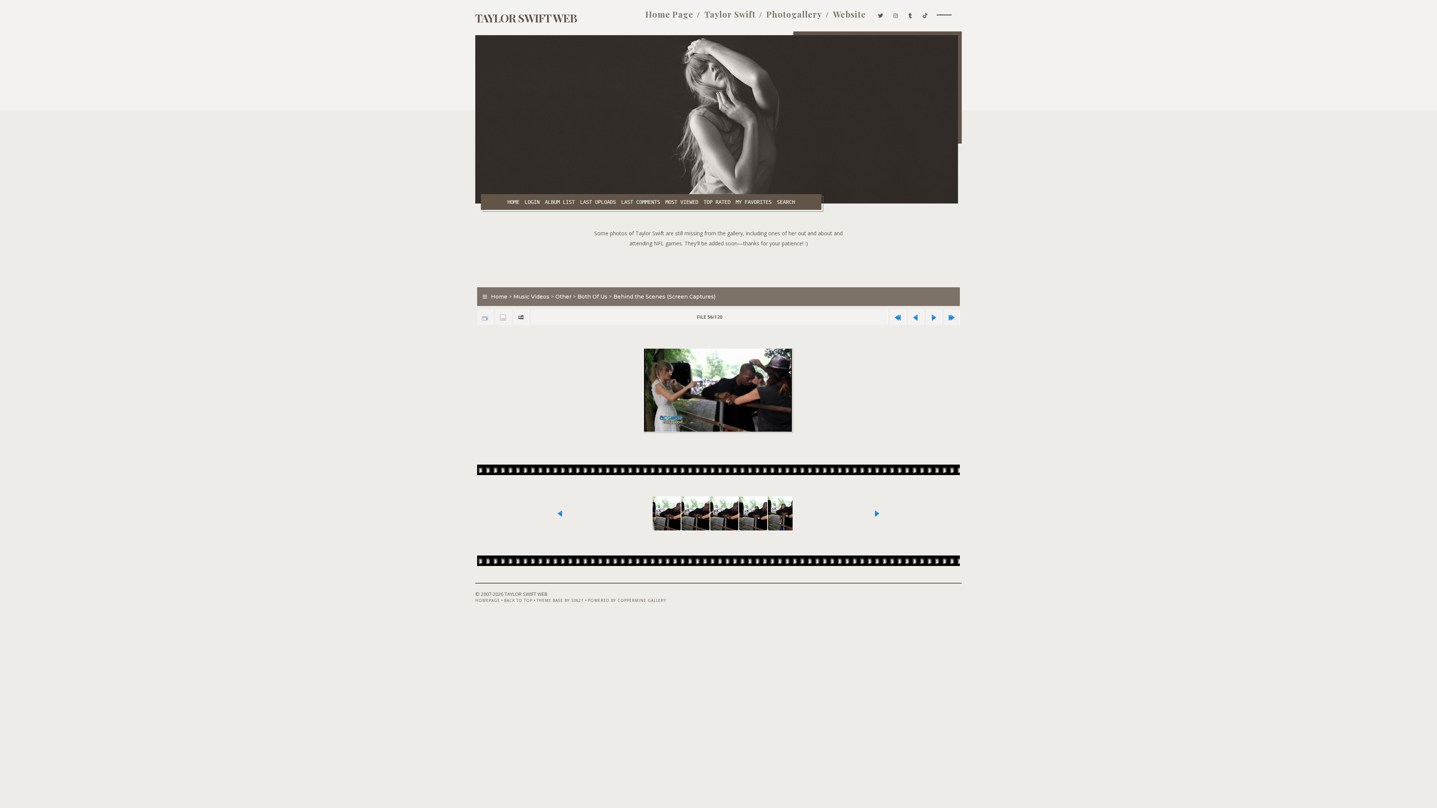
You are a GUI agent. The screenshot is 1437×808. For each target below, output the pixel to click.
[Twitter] (880, 14)
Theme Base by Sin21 (560, 600)
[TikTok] (925, 14)
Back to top (518, 600)
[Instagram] (896, 14)
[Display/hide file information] (503, 317)
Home (513, 202)
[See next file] (934, 317)
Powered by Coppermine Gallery (627, 600)
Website (849, 14)
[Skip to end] (952, 317)
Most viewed (681, 202)
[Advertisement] (718, 265)
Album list (560, 202)
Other (563, 296)
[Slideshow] (521, 317)
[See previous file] (916, 317)
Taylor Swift (730, 14)
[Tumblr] (910, 14)
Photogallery (794, 14)
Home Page (669, 14)
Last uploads (598, 202)
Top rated (717, 202)
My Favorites (754, 202)
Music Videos (531, 296)
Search (786, 202)
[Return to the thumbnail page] (485, 317)
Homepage (487, 600)
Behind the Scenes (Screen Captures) (664, 296)
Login (532, 202)
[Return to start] (898, 317)
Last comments (640, 202)
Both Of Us (592, 296)
